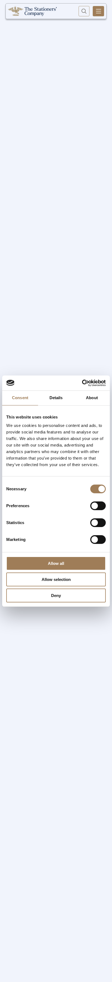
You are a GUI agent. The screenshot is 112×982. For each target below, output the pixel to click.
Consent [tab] (20, 397)
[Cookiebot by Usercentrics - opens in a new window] (82, 382)
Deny (56, 595)
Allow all (56, 563)
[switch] (98, 505)
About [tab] (92, 397)
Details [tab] (56, 397)
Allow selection (56, 579)
